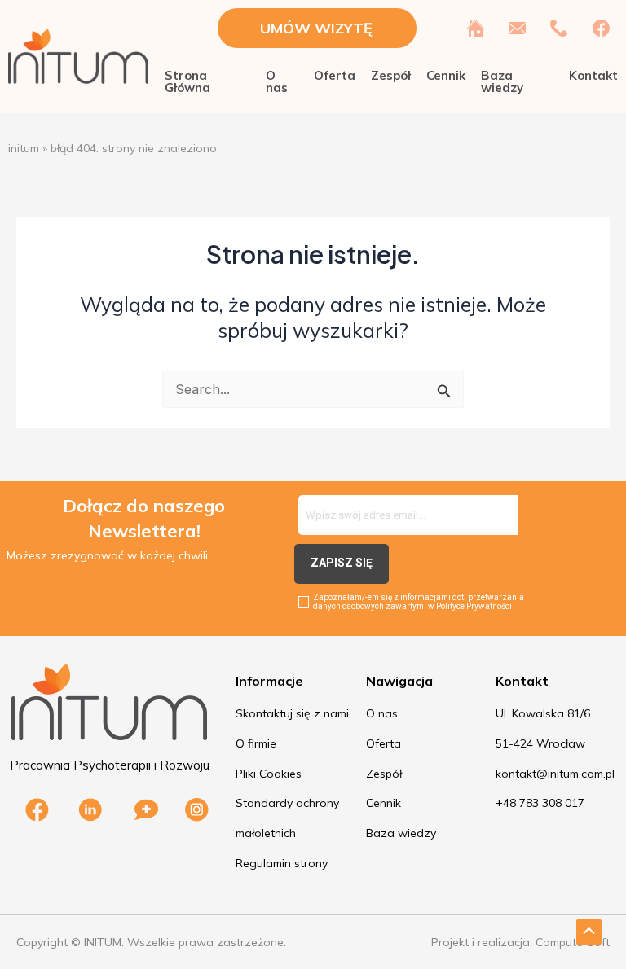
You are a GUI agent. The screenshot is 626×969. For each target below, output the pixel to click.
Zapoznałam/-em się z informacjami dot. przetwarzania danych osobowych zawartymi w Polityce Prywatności (418, 602)
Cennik (445, 75)
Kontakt (593, 75)
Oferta (334, 75)
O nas (277, 81)
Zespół (391, 75)
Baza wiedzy (502, 81)
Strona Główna (187, 81)
